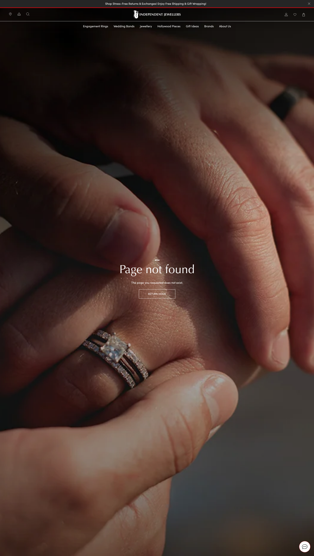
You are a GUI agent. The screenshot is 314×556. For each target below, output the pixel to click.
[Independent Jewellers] (157, 14)
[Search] (28, 14)
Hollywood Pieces (168, 26)
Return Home (157, 294)
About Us (225, 26)
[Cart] (303, 14)
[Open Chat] (304, 546)
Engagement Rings (95, 26)
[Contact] (19, 14)
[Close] (309, 3)
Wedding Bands (124, 26)
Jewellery (146, 26)
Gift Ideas (192, 26)
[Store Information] (10, 14)
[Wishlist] (295, 14)
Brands (209, 26)
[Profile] (286, 14)
